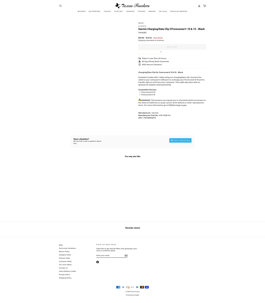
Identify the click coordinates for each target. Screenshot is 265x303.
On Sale (163, 11)
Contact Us (63, 268)
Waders (82, 11)
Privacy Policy (64, 274)
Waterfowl (95, 11)
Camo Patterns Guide (67, 271)
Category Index (65, 255)
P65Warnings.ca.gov (178, 105)
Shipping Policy (65, 278)
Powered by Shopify (132, 295)
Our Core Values (65, 264)
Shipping (142, 40)
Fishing (141, 11)
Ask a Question (181, 140)
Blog (61, 245)
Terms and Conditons (67, 248)
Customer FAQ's (65, 261)
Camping (130, 11)
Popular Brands (178, 11)
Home (140, 23)
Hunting (118, 11)
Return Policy (64, 251)
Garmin (142, 26)
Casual (107, 11)
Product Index (64, 258)
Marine (152, 11)
